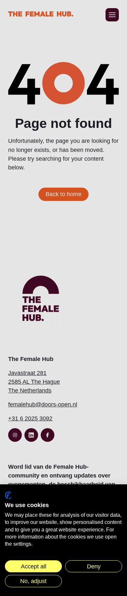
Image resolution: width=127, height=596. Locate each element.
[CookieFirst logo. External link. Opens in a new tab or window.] (8, 495)
